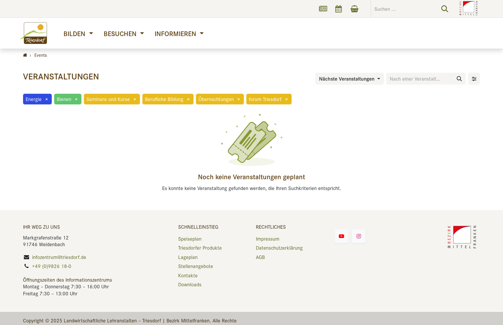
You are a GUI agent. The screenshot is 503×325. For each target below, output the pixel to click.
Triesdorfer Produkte (200, 247)
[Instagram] (359, 236)
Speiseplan (189, 238)
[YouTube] (341, 236)
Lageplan (188, 256)
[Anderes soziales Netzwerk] (323, 9)
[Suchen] (445, 8)
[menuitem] (78, 33)
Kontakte (188, 275)
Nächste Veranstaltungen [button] (347, 78)
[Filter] (474, 79)
